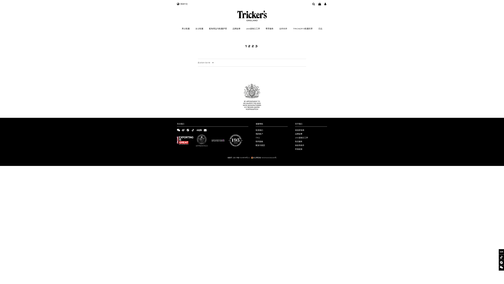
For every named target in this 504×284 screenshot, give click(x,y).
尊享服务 (270, 29)
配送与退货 (260, 145)
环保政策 (298, 149)
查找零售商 (299, 130)
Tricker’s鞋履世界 (303, 29)
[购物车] (319, 4)
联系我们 (259, 130)
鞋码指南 (259, 142)
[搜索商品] (314, 4)
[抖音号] (501, 257)
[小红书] (501, 251)
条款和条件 (299, 145)
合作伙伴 (283, 29)
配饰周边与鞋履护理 (218, 29)
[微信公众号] (501, 268)
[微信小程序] (501, 262)
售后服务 (298, 142)
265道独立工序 (253, 29)
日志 (320, 29)
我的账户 (259, 134)
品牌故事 (236, 29)
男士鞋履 (186, 29)
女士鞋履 (199, 29)
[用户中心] (325, 4)
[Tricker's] (252, 16)
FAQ (258, 138)
